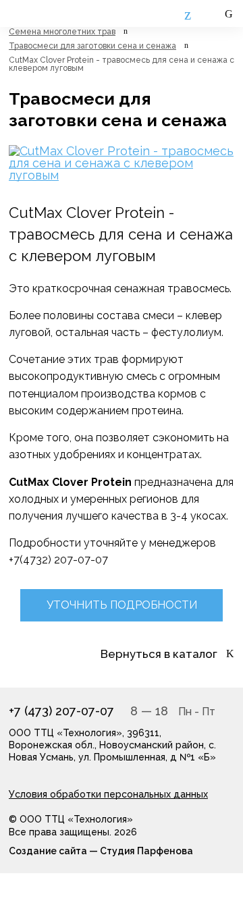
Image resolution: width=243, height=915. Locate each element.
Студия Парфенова (146, 850)
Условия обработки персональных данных (108, 794)
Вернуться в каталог (159, 654)
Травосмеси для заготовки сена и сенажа (92, 46)
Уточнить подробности (122, 605)
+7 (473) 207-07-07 (61, 711)
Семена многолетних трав (62, 31)
